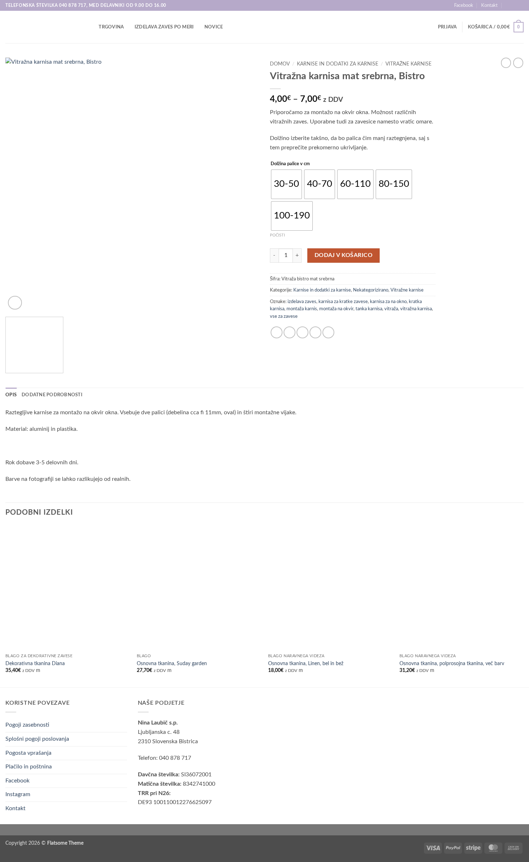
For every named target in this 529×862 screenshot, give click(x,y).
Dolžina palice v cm (290, 164)
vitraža (391, 309)
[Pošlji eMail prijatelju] (302, 332)
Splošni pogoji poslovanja (37, 739)
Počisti (277, 235)
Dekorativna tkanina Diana (35, 663)
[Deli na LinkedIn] (328, 332)
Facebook (463, 5)
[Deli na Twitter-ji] (289, 332)
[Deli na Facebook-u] (276, 332)
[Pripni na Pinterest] (315, 332)
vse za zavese (284, 316)
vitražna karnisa (416, 309)
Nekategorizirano (370, 290)
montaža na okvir (336, 309)
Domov (280, 64)
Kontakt (489, 5)
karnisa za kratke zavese (343, 301)
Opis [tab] (11, 395)
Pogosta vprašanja (28, 753)
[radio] (286, 184)
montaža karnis (301, 309)
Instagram (17, 794)
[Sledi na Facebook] (513, 5)
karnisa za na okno (388, 301)
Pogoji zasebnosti (27, 725)
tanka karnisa (369, 309)
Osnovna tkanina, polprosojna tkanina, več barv (451, 663)
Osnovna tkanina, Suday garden (172, 663)
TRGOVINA (111, 27)
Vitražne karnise (408, 64)
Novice (213, 27)
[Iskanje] (91, 27)
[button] (447, 27)
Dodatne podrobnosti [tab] (52, 395)
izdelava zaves (302, 301)
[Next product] (506, 63)
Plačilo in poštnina (28, 767)
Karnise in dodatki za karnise (337, 64)
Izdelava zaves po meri (164, 27)
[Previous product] (518, 63)
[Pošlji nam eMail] (520, 5)
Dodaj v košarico (343, 255)
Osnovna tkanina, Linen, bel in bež (305, 663)
